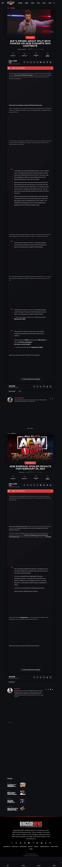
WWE (26, 3)
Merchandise (23, 846)
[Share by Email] (50, 386)
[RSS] (50, 843)
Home (20, 3)
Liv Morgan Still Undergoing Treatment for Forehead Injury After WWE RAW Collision (11, 785)
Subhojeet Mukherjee (22, 49)
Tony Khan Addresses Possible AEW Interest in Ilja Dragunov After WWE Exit (11, 801)
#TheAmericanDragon (25, 342)
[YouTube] (40, 62)
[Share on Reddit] (47, 386)
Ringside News (24, 617)
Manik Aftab (22, 472)
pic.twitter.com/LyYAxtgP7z (22, 344)
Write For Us (15, 846)
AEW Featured (12, 391)
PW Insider (48, 536)
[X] (27, 62)
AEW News (30, 37)
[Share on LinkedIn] (40, 386)
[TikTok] (46, 843)
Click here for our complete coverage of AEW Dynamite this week (25, 105)
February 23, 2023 (19, 319)
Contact (36, 846)
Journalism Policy (44, 846)
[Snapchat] (47, 62)
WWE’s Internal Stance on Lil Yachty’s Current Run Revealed (12, 793)
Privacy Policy (54, 846)
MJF (20, 391)
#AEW (26, 340)
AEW (32, 3)
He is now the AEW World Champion (23, 75)
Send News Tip (7, 846)
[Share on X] (37, 386)
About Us (30, 846)
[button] (54, 3)
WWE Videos (9, 806)
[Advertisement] (18, 157)
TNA (38, 3)
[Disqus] (30, 743)
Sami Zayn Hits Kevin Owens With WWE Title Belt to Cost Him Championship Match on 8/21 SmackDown (12, 809)
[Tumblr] (33, 843)
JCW (49, 3)
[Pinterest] (37, 62)
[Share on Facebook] (34, 386)
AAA (44, 3)
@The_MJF (41, 340)
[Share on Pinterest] (44, 386)
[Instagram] (44, 62)
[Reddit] (50, 62)
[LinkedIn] (34, 62)
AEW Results (13, 433)
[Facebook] (24, 62)
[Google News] (31, 62)
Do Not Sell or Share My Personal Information (31, 855)
